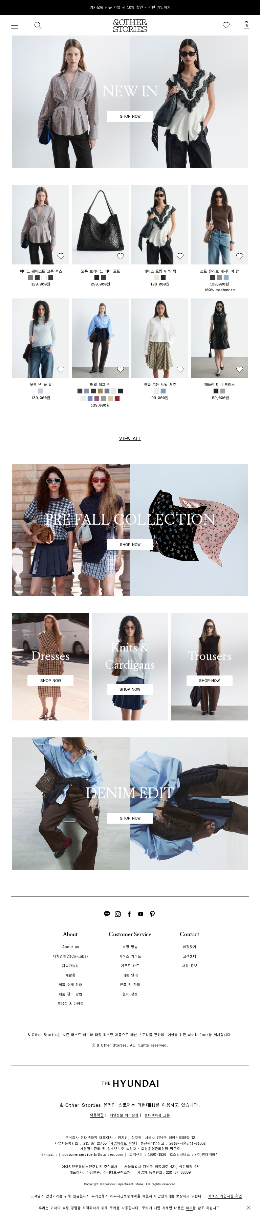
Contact (189, 934)
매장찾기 (189, 947)
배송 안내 (130, 975)
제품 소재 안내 (70, 985)
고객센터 (189, 956)
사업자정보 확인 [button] (122, 1143)
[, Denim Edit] (130, 803)
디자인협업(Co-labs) (70, 956)
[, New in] (130, 102)
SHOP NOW (130, 116)
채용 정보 (189, 966)
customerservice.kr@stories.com (92, 1154)
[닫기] (248, 7)
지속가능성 (70, 966)
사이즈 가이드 (130, 956)
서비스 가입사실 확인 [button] (225, 1196)
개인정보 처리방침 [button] (124, 1115)
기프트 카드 (130, 966)
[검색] (38, 25)
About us (70, 947)
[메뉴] (14, 25)
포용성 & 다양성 (71, 1004)
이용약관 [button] (97, 1115)
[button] (40, 225)
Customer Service (130, 934)
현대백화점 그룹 (157, 1115)
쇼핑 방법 (130, 947)
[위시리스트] (226, 25)
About (70, 934)
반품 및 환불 (130, 985)
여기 (189, 1208)
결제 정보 (130, 994)
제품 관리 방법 (70, 994)
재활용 (70, 975)
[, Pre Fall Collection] (130, 530)
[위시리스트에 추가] (61, 256)
